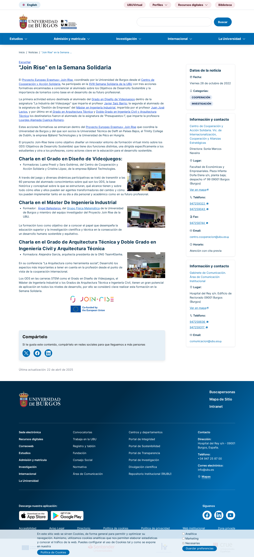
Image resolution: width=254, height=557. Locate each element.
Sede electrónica (30, 432)
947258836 (198, 321)
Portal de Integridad (142, 439)
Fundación (79, 453)
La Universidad (230, 39)
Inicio (22, 52)
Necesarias (192, 543)
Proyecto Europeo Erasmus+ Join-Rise (47, 79)
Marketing (192, 538)
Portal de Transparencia (144, 453)
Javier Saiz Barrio (115, 103)
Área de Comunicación (88, 474)
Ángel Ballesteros (49, 208)
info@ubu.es (206, 469)
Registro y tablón (84, 446)
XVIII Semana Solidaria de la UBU (110, 84)
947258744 (198, 223)
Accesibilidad (27, 528)
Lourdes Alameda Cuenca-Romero (41, 120)
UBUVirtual (134, 5)
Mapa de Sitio (220, 399)
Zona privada (226, 528)
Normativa (80, 467)
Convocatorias (82, 432)
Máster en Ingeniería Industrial (95, 107)
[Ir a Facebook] (37, 353)
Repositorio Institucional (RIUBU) (150, 474)
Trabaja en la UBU (84, 439)
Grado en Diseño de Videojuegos (113, 99)
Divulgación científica (143, 467)
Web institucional (194, 528)
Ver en (198, 189)
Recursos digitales (31, 439)
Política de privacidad (155, 528)
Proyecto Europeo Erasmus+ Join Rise (111, 127)
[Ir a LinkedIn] (48, 353)
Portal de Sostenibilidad (144, 446)
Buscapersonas (222, 392)
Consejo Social (82, 460)
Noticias (33, 52)
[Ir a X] (26, 353)
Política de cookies (115, 528)
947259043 (198, 209)
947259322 (198, 203)
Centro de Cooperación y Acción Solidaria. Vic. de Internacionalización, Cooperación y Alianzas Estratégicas (206, 134)
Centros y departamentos (145, 432)
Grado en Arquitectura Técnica (72, 111)
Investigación (126, 39)
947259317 (197, 327)
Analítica (191, 534)
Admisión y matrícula (69, 39)
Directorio (83, 528)
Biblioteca (225, 5)
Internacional (178, 39)
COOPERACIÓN (201, 97)
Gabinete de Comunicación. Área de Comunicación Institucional (208, 277)
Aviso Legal (56, 528)
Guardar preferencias (199, 548)
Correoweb (26, 446)
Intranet (216, 406)
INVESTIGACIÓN (201, 103)
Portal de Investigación (144, 460)
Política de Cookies (53, 552)
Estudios (16, 39)
